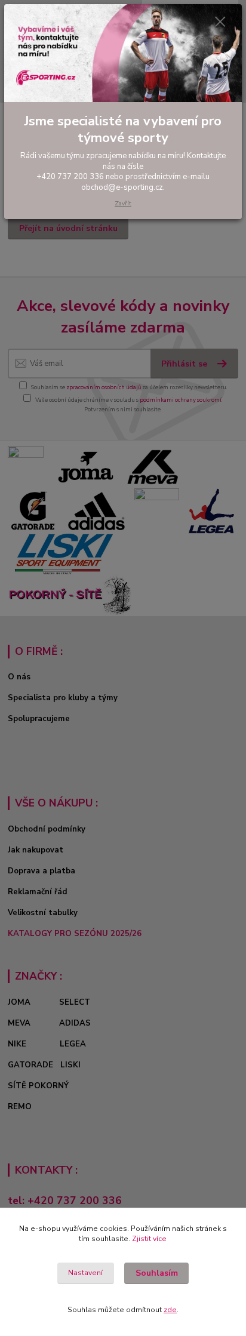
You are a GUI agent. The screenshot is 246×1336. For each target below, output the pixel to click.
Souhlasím (157, 1273)
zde (170, 1310)
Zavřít (123, 203)
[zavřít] (220, 22)
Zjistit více (149, 1238)
